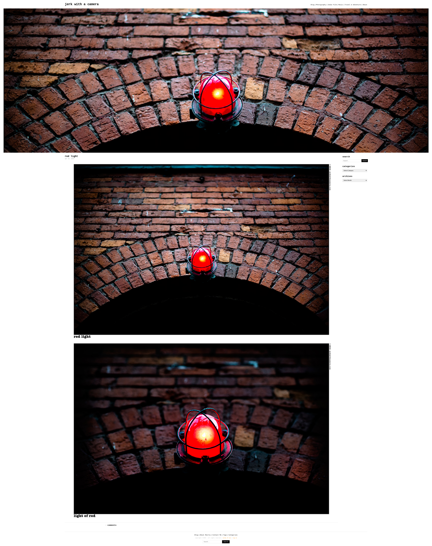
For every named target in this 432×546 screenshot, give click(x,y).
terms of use (227, 538)
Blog (312, 5)
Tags (225, 535)
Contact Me (216, 535)
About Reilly (205, 535)
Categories (232, 535)
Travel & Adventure (353, 5)
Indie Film (332, 5)
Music (341, 5)
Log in (235, 538)
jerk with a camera (82, 4)
